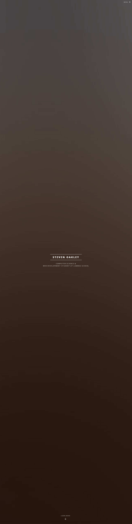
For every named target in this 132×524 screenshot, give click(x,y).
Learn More (65, 516)
